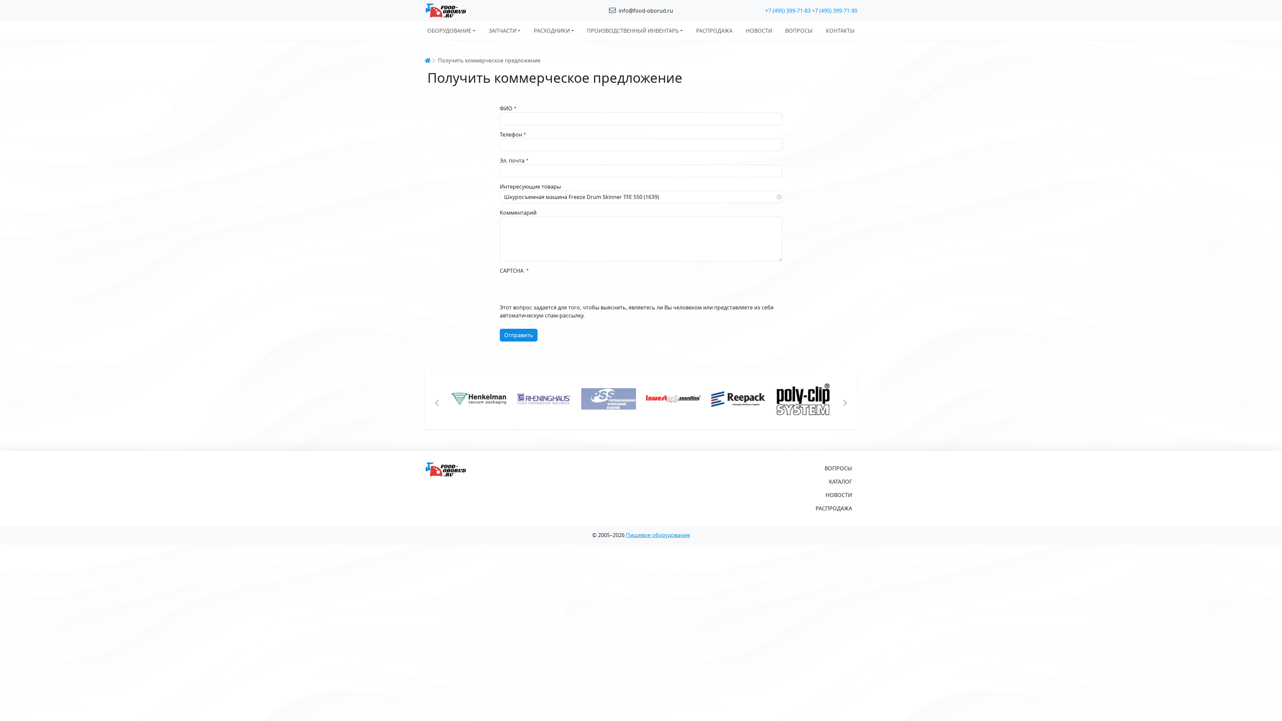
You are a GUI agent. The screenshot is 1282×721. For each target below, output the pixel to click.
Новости (759, 30)
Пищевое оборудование (658, 535)
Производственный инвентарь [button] (633, 30)
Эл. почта (512, 160)
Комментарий (518, 212)
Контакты (840, 30)
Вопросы (799, 30)
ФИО (506, 108)
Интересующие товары (530, 186)
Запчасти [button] (502, 30)
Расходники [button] (552, 30)
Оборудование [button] (449, 30)
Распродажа (714, 30)
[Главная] (494, 11)
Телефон (511, 134)
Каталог (840, 481)
